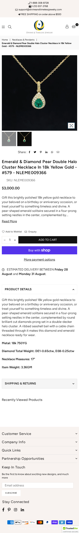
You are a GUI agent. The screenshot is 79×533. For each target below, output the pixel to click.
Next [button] (74, 93)
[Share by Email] (58, 152)
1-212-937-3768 (40, 6)
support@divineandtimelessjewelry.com (40, 9)
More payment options (39, 259)
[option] (39, 93)
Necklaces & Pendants (23, 39)
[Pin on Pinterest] (41, 152)
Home (5, 39)
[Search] (9, 26)
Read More (9, 221)
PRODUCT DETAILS (18, 289)
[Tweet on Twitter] (35, 152)
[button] (70, 529)
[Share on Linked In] (46, 152)
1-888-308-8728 (40, 2)
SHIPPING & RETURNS (20, 383)
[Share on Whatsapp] (52, 152)
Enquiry (32, 231)
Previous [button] (4, 93)
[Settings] (67, 26)
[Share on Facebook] (29, 152)
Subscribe (11, 493)
